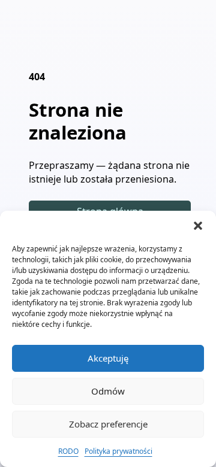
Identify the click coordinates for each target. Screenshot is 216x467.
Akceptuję (108, 358)
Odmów (108, 391)
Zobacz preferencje (108, 424)
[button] (198, 226)
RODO (68, 451)
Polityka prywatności (118, 451)
